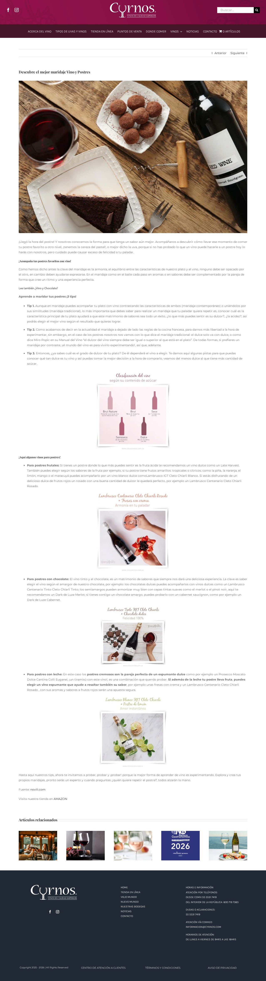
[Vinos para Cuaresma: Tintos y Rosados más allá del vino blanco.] (228, 845)
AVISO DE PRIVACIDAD (222, 967)
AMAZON (60, 799)
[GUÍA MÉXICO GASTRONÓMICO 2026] (180, 845)
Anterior (220, 53)
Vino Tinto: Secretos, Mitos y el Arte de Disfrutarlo (85, 838)
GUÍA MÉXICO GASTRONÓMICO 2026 (180, 840)
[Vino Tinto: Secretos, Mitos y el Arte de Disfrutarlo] (85, 845)
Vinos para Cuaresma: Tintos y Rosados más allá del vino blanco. (228, 838)
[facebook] (8, 10)
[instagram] (17, 10)
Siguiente (237, 53)
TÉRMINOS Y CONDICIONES (162, 967)
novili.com (38, 789)
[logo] (133, 4)
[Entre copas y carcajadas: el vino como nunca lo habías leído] (38, 845)
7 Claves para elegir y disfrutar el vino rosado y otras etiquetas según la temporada (133, 836)
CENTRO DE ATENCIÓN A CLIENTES (103, 967)
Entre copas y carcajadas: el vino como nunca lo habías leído (38, 838)
